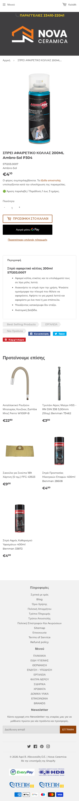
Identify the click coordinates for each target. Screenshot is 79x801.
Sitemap (39, 628)
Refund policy (39, 642)
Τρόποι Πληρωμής (39, 613)
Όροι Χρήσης (39, 604)
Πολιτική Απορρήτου (39, 609)
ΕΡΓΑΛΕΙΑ (51, 324)
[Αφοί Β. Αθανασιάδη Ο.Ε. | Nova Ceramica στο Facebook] (35, 747)
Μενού (11, 4)
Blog (39, 599)
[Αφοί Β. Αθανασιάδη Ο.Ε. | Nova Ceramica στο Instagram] (48, 747)
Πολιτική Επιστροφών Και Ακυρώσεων (39, 623)
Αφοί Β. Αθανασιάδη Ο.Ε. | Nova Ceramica (43, 756)
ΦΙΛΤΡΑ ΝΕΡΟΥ (39, 679)
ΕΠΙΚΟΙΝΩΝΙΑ (39, 698)
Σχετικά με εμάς (40, 594)
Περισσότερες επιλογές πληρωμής (27, 239)
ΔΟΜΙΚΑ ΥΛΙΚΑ (40, 693)
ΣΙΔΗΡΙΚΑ (39, 684)
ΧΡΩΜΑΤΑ (40, 689)
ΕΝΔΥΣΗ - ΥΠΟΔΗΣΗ (39, 670)
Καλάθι (72, 4)
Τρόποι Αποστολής (39, 618)
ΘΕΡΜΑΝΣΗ (39, 665)
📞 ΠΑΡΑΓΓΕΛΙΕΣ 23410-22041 (39, 15)
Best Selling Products (21, 324)
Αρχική (6, 60)
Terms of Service (40, 637)
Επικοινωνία (39, 632)
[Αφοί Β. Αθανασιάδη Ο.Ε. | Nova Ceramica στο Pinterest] (42, 747)
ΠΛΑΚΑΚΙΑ (39, 655)
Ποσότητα (8, 201)
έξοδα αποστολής (51, 180)
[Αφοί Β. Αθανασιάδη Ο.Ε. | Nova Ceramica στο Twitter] (29, 747)
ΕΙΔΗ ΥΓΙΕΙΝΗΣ (39, 660)
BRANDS (39, 703)
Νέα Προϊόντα (15, 331)
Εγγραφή (68, 729)
